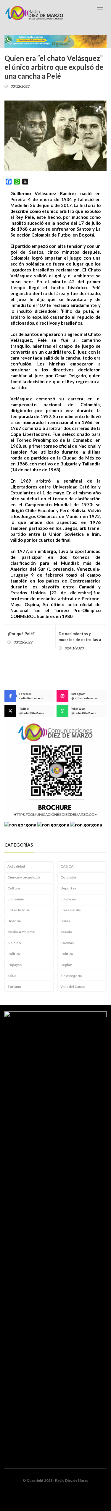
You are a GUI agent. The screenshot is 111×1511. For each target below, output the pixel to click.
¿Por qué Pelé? (21, 633)
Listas (65, 921)
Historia (14, 921)
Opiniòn (14, 943)
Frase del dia (70, 910)
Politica (13, 954)
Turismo (14, 986)
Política (66, 954)
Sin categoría (71, 975)
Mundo (66, 932)
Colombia (68, 877)
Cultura (13, 888)
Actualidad (16, 866)
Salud (11, 975)
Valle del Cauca (72, 986)
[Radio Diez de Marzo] (34, 13)
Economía (15, 899)
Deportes (68, 888)
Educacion (68, 899)
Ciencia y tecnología (23, 877)
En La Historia (18, 910)
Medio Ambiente (21, 932)
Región (66, 964)
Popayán (14, 964)
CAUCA (67, 866)
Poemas (67, 943)
